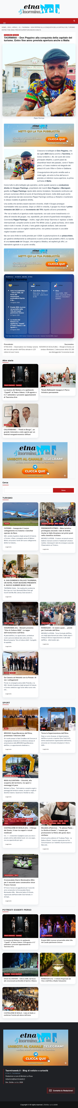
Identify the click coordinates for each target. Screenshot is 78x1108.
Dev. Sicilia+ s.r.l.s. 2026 (14, 1082)
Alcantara (44, 523)
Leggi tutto (9, 547)
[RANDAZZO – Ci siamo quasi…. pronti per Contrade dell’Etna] (58, 614)
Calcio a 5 (12, 821)
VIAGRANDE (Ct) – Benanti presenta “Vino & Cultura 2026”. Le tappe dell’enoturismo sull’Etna (18, 630)
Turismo (7, 523)
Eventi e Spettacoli (10, 385)
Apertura (51, 523)
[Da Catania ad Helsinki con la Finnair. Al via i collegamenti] (20, 663)
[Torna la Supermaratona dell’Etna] (58, 719)
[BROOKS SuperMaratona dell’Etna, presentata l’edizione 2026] (20, 719)
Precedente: (21, 348)
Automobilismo (23, 818)
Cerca (5, 482)
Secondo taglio (15, 775)
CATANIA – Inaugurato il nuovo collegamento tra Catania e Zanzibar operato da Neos (18, 530)
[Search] (74, 20)
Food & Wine (8, 35)
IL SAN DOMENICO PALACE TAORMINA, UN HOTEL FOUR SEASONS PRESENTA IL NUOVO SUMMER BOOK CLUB (20, 582)
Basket (30, 818)
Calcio (6, 821)
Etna (57, 291)
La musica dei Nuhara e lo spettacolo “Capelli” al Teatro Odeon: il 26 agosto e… (17, 323)
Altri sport (14, 818)
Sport (6, 728)
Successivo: (56, 348)
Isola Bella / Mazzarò (40, 291)
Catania (7, 672)
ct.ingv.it (56, 336)
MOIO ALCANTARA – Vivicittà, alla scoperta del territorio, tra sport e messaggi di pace (18, 783)
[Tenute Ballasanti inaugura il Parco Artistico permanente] (58, 376)
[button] (4, 20)
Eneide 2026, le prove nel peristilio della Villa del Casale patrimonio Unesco (17, 310)
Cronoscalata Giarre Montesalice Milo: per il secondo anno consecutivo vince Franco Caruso (19, 882)
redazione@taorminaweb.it (15, 1079)
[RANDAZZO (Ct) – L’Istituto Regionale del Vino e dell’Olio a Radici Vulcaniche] (58, 964)
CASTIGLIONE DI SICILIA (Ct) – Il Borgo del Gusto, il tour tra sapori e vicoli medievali (20, 830)
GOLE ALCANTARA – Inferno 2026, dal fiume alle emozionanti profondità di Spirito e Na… (17, 295)
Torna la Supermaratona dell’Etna (54, 733)
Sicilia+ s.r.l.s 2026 (51, 1104)
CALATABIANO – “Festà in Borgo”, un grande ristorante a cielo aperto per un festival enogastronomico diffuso (19, 432)
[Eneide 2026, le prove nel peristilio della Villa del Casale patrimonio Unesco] (58, 926)
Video (6, 823)
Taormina (15, 35)
